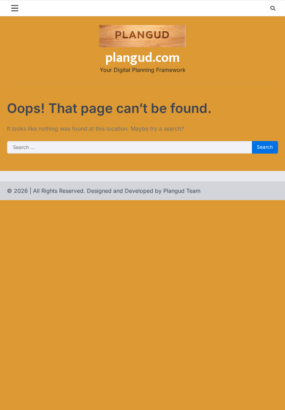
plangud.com (142, 58)
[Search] (273, 8)
